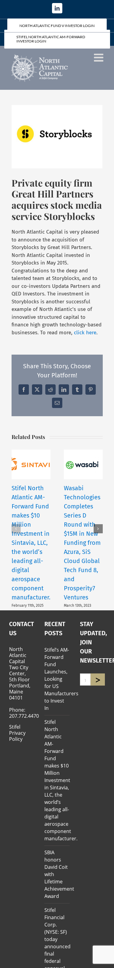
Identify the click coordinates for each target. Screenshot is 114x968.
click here (85, 332)
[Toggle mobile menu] (99, 57)
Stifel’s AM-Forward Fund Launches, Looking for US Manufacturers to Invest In (56, 678)
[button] (16, 528)
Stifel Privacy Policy (17, 732)
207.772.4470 (24, 716)
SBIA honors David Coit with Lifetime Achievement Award (56, 874)
